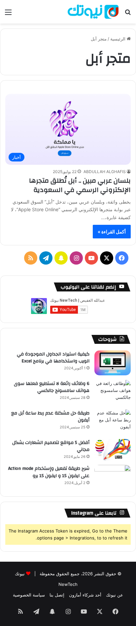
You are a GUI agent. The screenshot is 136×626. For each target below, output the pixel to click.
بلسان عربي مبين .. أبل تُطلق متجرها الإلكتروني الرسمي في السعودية (80, 185)
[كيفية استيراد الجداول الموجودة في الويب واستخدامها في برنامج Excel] (112, 362)
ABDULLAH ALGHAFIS (105, 171)
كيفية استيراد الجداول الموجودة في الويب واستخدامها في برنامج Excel (53, 358)
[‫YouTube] (91, 258)
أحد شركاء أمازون (85, 594)
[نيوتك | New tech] (93, 12)
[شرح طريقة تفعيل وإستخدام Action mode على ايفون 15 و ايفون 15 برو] (112, 477)
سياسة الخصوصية (29, 594)
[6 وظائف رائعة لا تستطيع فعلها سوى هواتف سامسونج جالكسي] (112, 392)
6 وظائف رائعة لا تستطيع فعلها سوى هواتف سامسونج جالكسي (51, 387)
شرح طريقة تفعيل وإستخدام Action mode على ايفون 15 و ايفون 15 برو (48, 472)
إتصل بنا (57, 594)
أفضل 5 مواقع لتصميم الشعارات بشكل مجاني (50, 446)
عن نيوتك (114, 594)
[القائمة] (8, 14)
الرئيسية (118, 38)
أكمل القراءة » (112, 231)
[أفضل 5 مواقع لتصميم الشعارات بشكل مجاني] (112, 450)
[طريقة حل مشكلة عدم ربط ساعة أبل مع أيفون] (112, 421)
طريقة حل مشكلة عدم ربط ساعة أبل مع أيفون (50, 417)
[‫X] (106, 258)
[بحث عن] (127, 14)
